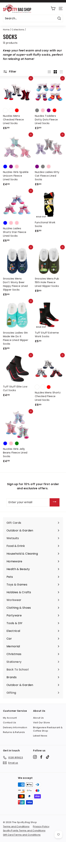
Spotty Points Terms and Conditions (24, 830)
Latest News (40, 735)
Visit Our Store (41, 722)
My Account (10, 717)
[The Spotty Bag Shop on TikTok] (47, 757)
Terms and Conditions (16, 826)
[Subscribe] (54, 502)
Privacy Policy (41, 826)
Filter (12, 72)
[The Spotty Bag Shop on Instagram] (35, 757)
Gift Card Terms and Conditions (22, 834)
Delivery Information (15, 727)
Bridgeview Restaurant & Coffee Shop (48, 729)
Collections (18, 29)
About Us (38, 717)
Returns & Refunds (14, 732)
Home (6, 29)
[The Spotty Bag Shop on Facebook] (41, 757)
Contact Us (9, 722)
